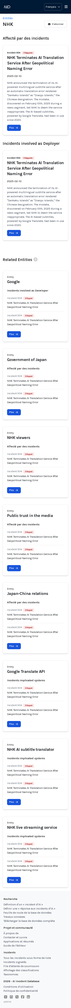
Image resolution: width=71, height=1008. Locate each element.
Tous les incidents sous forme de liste (27, 958)
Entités (8, 18)
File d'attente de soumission (21, 966)
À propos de (10, 933)
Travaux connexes (14, 916)
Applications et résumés (18, 941)
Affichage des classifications (21, 970)
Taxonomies (10, 974)
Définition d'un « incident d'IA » (23, 904)
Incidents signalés (14, 962)
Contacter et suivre (15, 937)
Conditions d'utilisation (18, 986)
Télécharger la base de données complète (29, 921)
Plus (11, 127)
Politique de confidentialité (20, 990)
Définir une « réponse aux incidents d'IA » (29, 908)
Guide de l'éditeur (14, 945)
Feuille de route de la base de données (27, 912)
